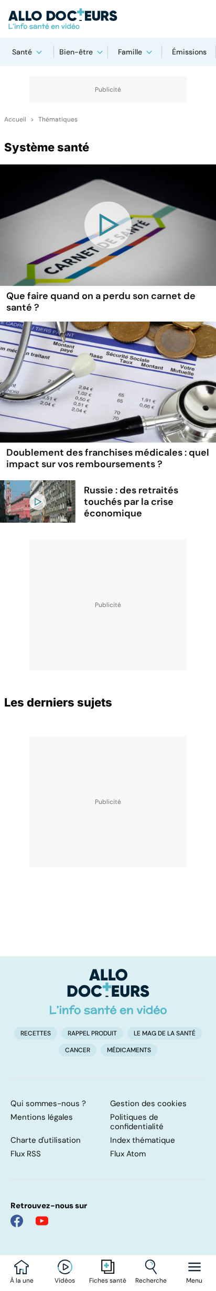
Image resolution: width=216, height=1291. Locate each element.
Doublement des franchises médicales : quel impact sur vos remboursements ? (107, 458)
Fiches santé (107, 1280)
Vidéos (65, 1280)
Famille (130, 52)
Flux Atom (128, 1154)
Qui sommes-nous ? (48, 1103)
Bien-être (76, 52)
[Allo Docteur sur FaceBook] (16, 1220)
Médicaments (129, 1050)
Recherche (151, 1280)
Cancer (77, 1050)
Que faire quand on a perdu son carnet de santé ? (101, 302)
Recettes (35, 1033)
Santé (22, 52)
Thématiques (58, 119)
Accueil (15, 119)
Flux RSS (25, 1154)
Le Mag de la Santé (165, 1033)
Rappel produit (92, 1033)
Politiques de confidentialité (137, 1122)
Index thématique (142, 1140)
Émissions (189, 52)
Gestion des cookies (148, 1103)
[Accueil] (108, 991)
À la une (22, 1280)
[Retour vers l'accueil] (108, 18)
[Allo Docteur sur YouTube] (42, 1220)
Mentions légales (41, 1117)
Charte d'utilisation (45, 1140)
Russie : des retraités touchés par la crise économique (131, 502)
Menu (194, 1280)
